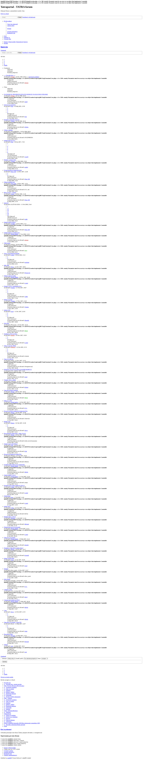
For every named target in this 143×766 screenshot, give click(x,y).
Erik (12, 445)
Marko (12, 412)
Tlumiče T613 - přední (10, 380)
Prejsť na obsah (5, 13)
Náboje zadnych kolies (10, 276)
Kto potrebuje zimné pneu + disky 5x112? (15, 433)
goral (12, 311)
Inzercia (4, 47)
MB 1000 (6, 265)
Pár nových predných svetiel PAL (13, 454)
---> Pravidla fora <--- (9, 75)
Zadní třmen (7, 496)
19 (8, 215)
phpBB (9, 758)
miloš (26, 102)
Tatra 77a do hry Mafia (10, 345)
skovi (26, 597)
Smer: (39, 658)
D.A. (26, 408)
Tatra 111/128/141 (8, 359)
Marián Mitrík (14, 234)
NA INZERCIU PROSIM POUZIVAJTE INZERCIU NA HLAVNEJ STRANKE (26, 94)
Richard (13, 635)
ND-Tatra (6, 323)
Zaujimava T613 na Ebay (10, 334)
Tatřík (26, 296)
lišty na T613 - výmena (10, 192)
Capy (5, 610)
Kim (12, 497)
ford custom (7, 579)
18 (8, 213)
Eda (26, 116)
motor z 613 (7, 310)
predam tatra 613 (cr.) (9, 140)
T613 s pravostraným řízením (11, 253)
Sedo (26, 631)
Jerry (26, 250)
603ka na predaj (8, 299)
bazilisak (27, 262)
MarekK (27, 320)
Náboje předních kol (9, 182)
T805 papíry (7, 243)
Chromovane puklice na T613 (12, 600)
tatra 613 (6, 203)
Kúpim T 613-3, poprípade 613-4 (12, 286)
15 (8, 209)
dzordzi (27, 545)
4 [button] (4, 64)
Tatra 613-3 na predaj (9, 537)
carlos (12, 508)
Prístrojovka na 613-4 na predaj (12, 527)
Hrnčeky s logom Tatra (10, 160)
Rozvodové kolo (8, 634)
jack (12, 646)
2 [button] (4, 61)
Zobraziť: (4, 658)
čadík (26, 219)
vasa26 (26, 157)
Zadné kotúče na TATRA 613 (12, 232)
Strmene (6, 569)
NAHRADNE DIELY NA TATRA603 (14, 464)
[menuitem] (12, 24)
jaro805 (13, 223)
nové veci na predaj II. (10, 105)
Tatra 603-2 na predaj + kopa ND (12, 622)
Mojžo (12, 392)
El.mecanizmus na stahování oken (13, 170)
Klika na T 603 (8, 400)
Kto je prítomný (6, 729)
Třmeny (6, 644)
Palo (12, 106)
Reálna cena (7, 421)
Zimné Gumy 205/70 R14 (11, 444)
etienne (13, 77)
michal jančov (14, 402)
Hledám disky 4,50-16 (10, 516)
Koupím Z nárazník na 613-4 (11, 119)
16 (8, 210)
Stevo (12, 267)
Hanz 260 (13, 171)
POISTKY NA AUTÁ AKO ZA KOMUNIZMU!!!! (18, 369)
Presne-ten (27, 273)
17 (8, 212)
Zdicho (13, 121)
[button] (5, 65)
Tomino (13, 161)
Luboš (12, 255)
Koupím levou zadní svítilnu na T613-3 (14, 485)
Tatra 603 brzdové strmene (11, 390)
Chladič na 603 (8, 589)
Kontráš (27, 555)
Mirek (26, 331)
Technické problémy (34, 77)
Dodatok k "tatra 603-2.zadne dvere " (14, 548)
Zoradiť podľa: (20, 658)
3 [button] (4, 62)
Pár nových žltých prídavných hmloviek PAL (16, 411)
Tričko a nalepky (8, 130)
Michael (13, 518)
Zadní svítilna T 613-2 (10, 475)
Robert (26, 387)
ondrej (26, 167)
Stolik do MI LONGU (10, 222)
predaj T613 (7, 506)
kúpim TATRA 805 (9, 558)
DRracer (13, 347)
